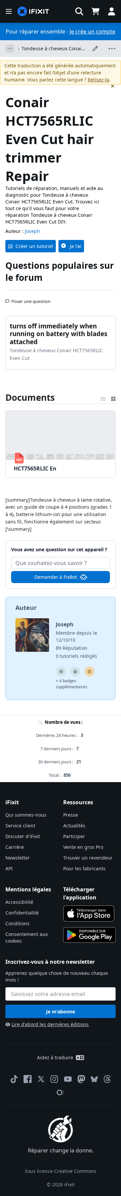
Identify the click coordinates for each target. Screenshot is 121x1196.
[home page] (33, 11)
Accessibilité (19, 902)
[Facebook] (28, 1079)
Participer (74, 836)
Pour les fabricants (84, 868)
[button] (79, 11)
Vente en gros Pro (83, 847)
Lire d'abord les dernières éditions (50, 1024)
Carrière (14, 847)
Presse (70, 815)
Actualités (74, 825)
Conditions (17, 923)
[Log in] (111, 11)
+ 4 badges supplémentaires (71, 684)
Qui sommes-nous (25, 815)
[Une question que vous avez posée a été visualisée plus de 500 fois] (75, 671)
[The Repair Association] (60, 1092)
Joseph (32, 231)
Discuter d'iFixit (22, 836)
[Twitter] (41, 1079)
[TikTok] (14, 1079)
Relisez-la (98, 79)
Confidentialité (22, 912)
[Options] (9, 49)
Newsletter (17, 858)
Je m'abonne (60, 1011)
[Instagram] (54, 1079)
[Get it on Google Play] (89, 935)
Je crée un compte (92, 31)
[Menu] (9, 11)
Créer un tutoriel (34, 246)
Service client (20, 825)
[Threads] (107, 1079)
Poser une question (30, 298)
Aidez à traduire (55, 1057)
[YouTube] (68, 1079)
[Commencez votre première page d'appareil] (89, 671)
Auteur (26, 608)
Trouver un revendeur (88, 858)
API (9, 868)
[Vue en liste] (103, 397)
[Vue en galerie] (113, 397)
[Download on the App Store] (88, 913)
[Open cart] (95, 11)
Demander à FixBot (55, 577)
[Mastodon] (81, 1079)
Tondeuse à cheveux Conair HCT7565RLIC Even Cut (52, 48)
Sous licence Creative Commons (60, 1171)
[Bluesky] (94, 1079)
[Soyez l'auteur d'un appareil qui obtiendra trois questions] (61, 671)
